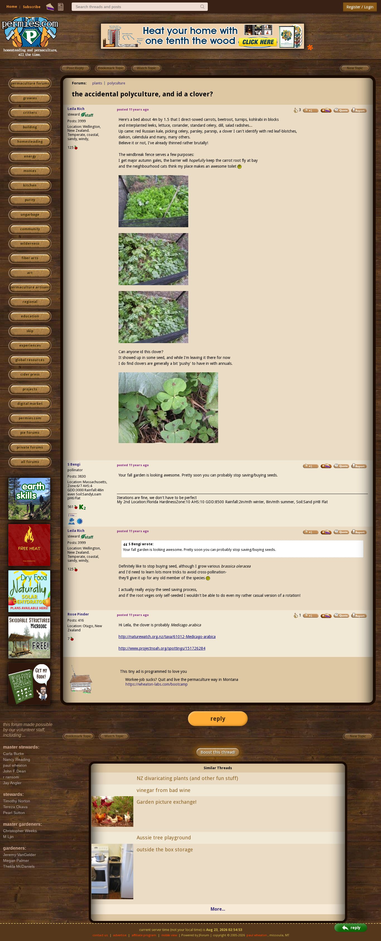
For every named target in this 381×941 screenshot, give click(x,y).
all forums (30, 462)
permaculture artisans (30, 287)
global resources (29, 360)
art (30, 273)
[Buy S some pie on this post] (326, 465)
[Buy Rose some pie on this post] (326, 615)
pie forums (29, 433)
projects (30, 389)
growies (30, 98)
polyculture (116, 83)
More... (218, 909)
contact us (100, 935)
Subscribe (31, 7)
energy (30, 156)
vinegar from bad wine (164, 790)
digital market (30, 404)
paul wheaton (257, 935)
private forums (30, 447)
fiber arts (29, 258)
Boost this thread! (218, 752)
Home (11, 6)
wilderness (29, 244)
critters (30, 113)
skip (29, 331)
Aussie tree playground (164, 837)
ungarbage (30, 215)
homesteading (30, 142)
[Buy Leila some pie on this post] (326, 110)
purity (30, 200)
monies (29, 171)
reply (217, 718)
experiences (30, 346)
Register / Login (359, 7)
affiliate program (144, 935)
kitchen (30, 185)
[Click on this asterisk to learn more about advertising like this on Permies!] (310, 47)
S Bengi (73, 464)
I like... (72, 515)
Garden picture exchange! (166, 802)
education (30, 316)
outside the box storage (165, 849)
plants (97, 83)
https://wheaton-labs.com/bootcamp (157, 684)
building (30, 127)
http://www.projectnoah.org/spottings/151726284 (162, 648)
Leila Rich (76, 109)
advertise (119, 935)
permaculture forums (30, 83)
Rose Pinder (78, 614)
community (30, 229)
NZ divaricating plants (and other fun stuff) (187, 778)
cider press (30, 375)
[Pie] (50, 7)
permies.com (30, 418)
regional (30, 302)
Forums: (79, 83)
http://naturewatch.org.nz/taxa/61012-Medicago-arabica (167, 636)
